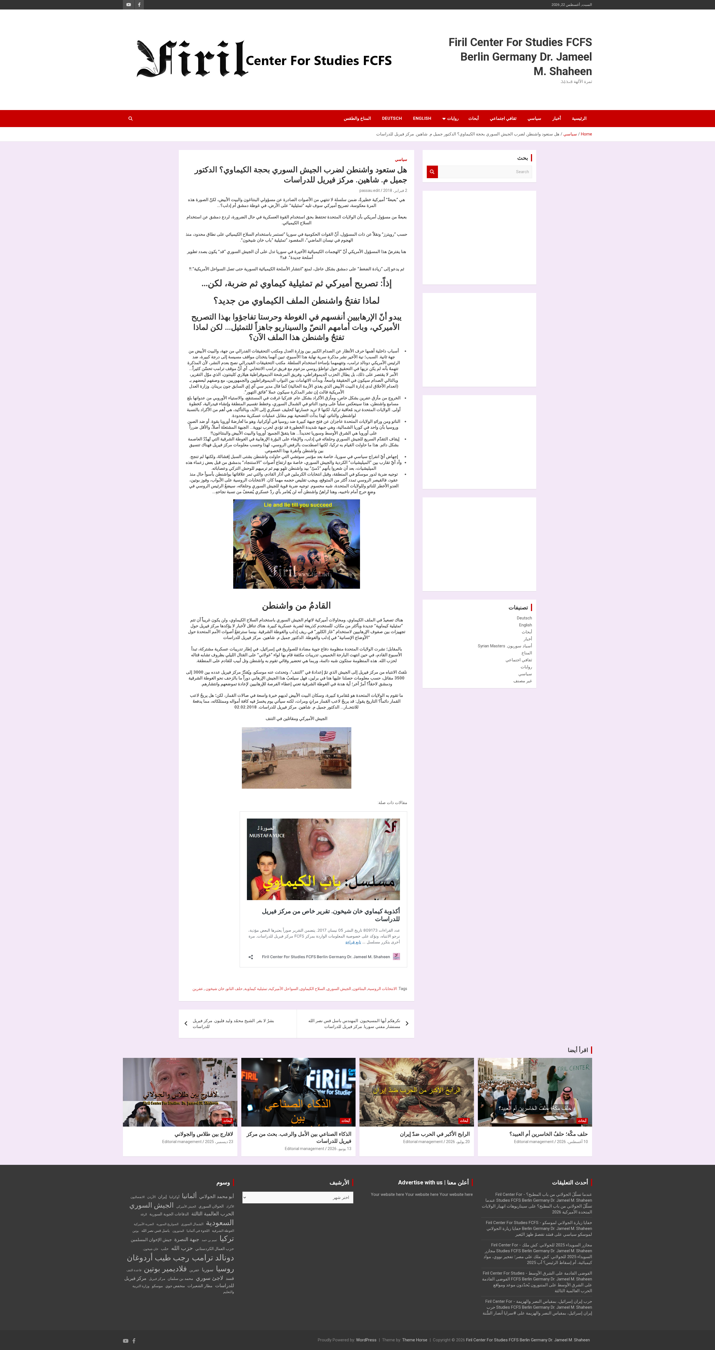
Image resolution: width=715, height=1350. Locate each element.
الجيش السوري (339, 988)
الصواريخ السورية (167, 1224)
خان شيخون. (215, 988)
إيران (162, 1196)
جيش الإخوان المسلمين (151, 1239)
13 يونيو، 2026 (339, 1148)
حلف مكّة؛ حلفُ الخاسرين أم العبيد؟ (548, 1134)
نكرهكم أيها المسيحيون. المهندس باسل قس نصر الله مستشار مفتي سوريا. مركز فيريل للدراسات (354, 1023)
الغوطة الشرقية (223, 1231)
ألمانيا (189, 1196)
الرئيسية (579, 118)
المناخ (526, 652)
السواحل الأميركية (283, 988)
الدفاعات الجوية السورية (169, 1214)
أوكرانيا (174, 1197)
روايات (453, 118)
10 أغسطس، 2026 (572, 1141)
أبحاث (473, 118)
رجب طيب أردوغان (158, 1257)
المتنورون (178, 1231)
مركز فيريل (157, 1279)
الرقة (143, 1214)
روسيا (225, 1268)
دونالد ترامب (213, 1257)
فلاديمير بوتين (165, 1268)
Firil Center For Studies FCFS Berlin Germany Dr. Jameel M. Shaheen (520, 57)
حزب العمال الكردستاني (214, 1248)
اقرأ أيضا (578, 1050)
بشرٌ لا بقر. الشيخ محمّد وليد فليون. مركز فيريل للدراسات (233, 1023)
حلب (165, 1248)
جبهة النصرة (186, 1239)
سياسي (534, 118)
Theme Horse (414, 1339)
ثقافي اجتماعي (503, 118)
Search (432, 172)
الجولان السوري (211, 1206)
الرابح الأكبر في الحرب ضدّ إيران (435, 1134)
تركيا (227, 1238)
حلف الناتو (234, 988)
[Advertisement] (490, 237)
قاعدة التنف (134, 1270)
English (422, 118)
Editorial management (534, 1141)
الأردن (151, 1197)
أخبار (556, 118)
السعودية (220, 1222)
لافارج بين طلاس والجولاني (204, 1134)
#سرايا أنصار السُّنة (499, 1313)
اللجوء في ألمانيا (198, 1231)
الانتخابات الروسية (382, 988)
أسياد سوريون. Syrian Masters (505, 645)
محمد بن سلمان (180, 1278)
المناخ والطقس (357, 118)
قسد (230, 1278)
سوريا (207, 1269)
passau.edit (369, 190)
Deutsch (392, 118)
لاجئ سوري (209, 1278)
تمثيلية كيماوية (255, 988)
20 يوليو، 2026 (458, 1141)
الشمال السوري (192, 1224)
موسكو (157, 1286)
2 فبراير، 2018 (395, 190)
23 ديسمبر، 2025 (219, 1141)
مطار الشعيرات (200, 1286)
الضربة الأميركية (144, 1224)
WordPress (366, 1339)
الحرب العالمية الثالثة (212, 1214)
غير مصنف (522, 680)
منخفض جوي (175, 1286)
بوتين (135, 1231)
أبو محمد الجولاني (216, 1196)
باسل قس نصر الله (155, 1231)
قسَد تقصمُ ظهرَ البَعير (534, 1234)
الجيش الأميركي (186, 1206)
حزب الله (182, 1248)
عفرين (197, 988)
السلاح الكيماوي (312, 988)
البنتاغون (359, 988)
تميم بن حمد (209, 1240)
